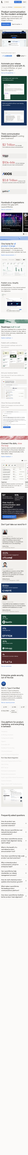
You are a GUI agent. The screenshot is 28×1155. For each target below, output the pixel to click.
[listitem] (14, 823)
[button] (22, 460)
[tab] (4, 259)
